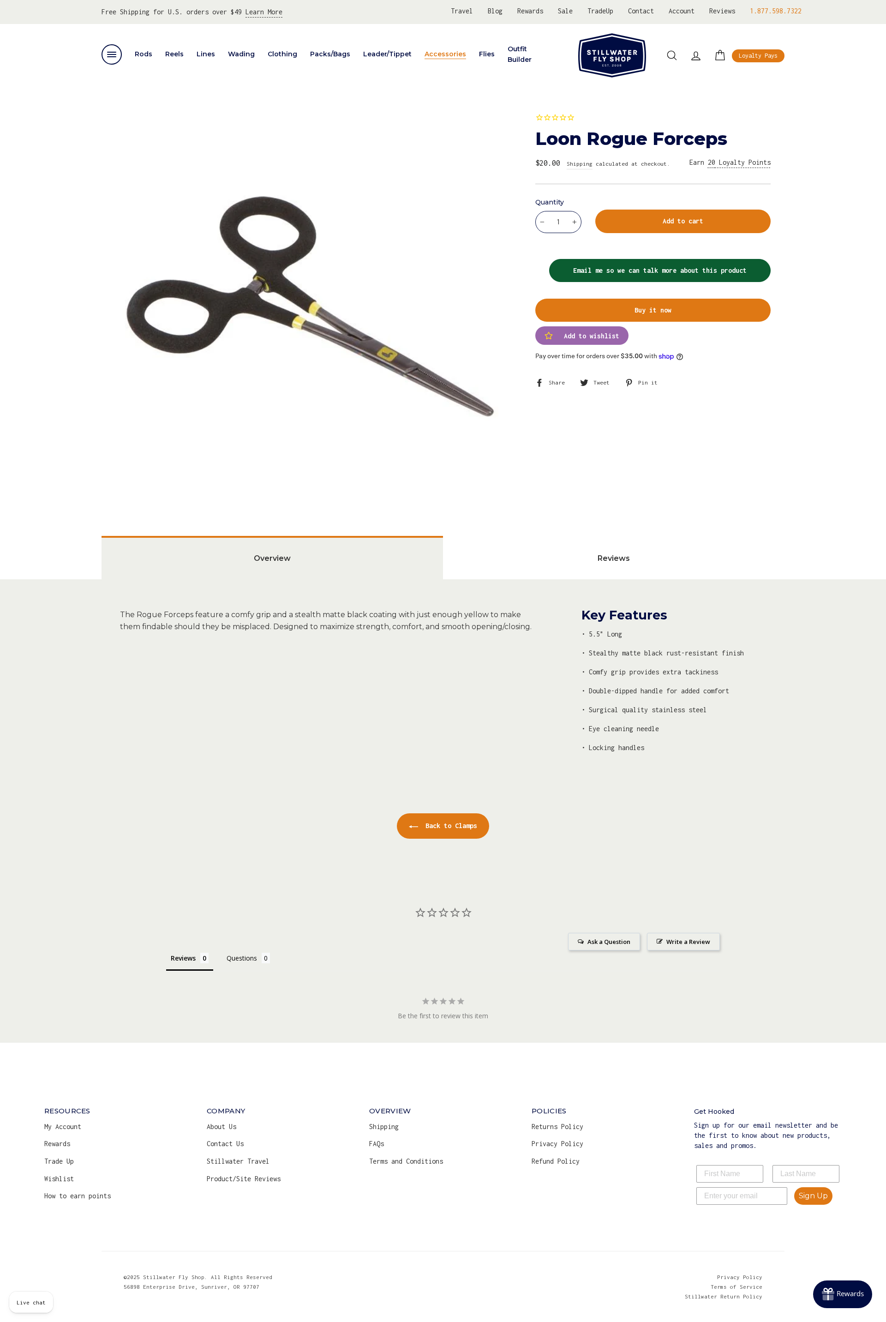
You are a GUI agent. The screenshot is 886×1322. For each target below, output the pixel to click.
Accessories (445, 54)
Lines (206, 54)
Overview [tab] (272, 558)
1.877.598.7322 (776, 11)
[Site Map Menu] (112, 54)
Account (681, 11)
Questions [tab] (242, 958)
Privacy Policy (557, 1144)
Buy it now (653, 310)
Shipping (580, 163)
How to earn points (77, 1196)
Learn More (263, 12)
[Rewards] (842, 1294)
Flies (487, 54)
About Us (221, 1126)
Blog (495, 11)
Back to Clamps (449, 825)
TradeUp (600, 11)
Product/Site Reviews (244, 1179)
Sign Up (813, 1195)
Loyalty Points (739, 162)
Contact (641, 11)
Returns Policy (557, 1126)
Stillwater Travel (238, 1161)
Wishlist (59, 1179)
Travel (462, 11)
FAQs (376, 1144)
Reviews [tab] (614, 558)
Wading (241, 54)
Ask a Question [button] (608, 941)
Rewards (530, 11)
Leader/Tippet (387, 54)
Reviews (722, 11)
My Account (62, 1126)
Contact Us (225, 1144)
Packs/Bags (330, 54)
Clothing (282, 54)
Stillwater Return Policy (723, 1296)
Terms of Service (736, 1287)
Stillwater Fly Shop (612, 55)
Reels (174, 54)
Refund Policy (556, 1161)
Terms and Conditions (406, 1161)
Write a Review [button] (688, 941)
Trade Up (59, 1161)
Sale (565, 11)
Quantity (549, 202)
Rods (143, 54)
